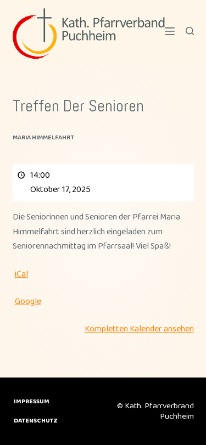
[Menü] (170, 31)
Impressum (31, 401)
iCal (21, 274)
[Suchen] (190, 31)
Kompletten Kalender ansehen (139, 329)
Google (28, 301)
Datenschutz (36, 420)
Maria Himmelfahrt (43, 137)
